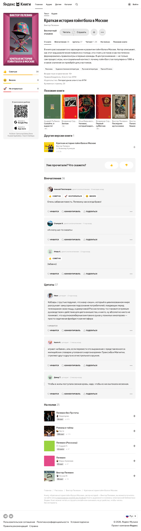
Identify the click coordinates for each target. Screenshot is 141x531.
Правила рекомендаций (15, 526)
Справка (33, 526)
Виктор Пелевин (51, 25)
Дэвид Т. (57, 377)
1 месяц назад (75, 342)
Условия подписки (79, 522)
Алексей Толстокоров (62, 189)
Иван (56, 296)
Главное (39, 4)
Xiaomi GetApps (28, 136)
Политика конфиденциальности (53, 522)
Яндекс (134, 525)
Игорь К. (57, 252)
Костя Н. (57, 342)
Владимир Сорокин (70, 121)
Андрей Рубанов (52, 121)
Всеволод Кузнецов (67, 148)
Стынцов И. (58, 223)
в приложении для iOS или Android (70, 498)
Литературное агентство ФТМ (72, 80)
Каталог (68, 4)
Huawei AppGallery (14, 136)
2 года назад (85, 252)
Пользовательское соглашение (19, 522)
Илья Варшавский (87, 121)
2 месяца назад (76, 377)
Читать (66, 32)
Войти (135, 4)
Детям (58, 4)
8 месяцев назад (97, 189)
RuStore (12, 134)
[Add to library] (134, 147)
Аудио (49, 4)
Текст (46, 13)
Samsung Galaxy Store (24, 134)
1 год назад (87, 223)
